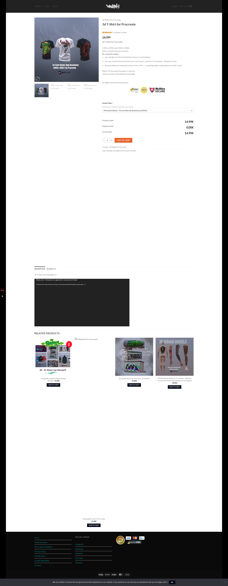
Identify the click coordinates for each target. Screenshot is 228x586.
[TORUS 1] (114, 6)
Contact (38, 6)
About (55, 6)
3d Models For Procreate (111, 20)
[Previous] (39, 49)
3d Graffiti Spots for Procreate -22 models (134, 379)
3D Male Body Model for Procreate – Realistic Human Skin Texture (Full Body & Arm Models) (175, 379)
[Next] (94, 49)
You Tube (79, 558)
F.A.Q (36, 538)
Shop (47, 6)
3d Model (109, 151)
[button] (174, 6)
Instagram (79, 544)
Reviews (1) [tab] (51, 269)
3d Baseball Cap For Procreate (94, 519)
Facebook (79, 549)
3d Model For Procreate (121, 151)
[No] (224, 583)
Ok (172, 582)
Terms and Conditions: (43, 547)
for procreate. (129, 74)
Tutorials (78, 562)
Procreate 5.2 (51, 275)
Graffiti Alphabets (41, 560)
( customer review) (119, 32)
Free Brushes (39, 556)
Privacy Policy (40, 551)
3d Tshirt (133, 151)
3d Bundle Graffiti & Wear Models (53, 379)
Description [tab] (39, 269)
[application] (81, 302)
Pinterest (79, 553)
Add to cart (123, 140)
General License (40, 542)
